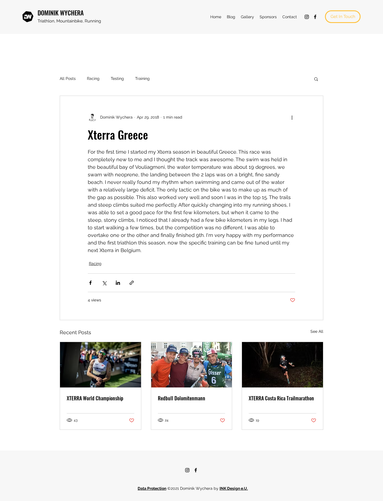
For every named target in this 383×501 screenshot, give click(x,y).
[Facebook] (315, 17)
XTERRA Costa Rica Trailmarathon (281, 398)
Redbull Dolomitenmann (181, 398)
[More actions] (292, 117)
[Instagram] (307, 17)
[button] (316, 79)
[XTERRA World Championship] (100, 364)
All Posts (68, 78)
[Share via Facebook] (90, 282)
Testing (117, 78)
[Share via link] (131, 282)
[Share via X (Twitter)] (104, 282)
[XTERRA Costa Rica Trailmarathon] (282, 364)
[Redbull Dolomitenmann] (191, 364)
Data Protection (152, 488)
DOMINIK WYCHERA (61, 12)
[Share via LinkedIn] (118, 282)
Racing (93, 78)
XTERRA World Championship (95, 398)
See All (316, 331)
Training (142, 78)
